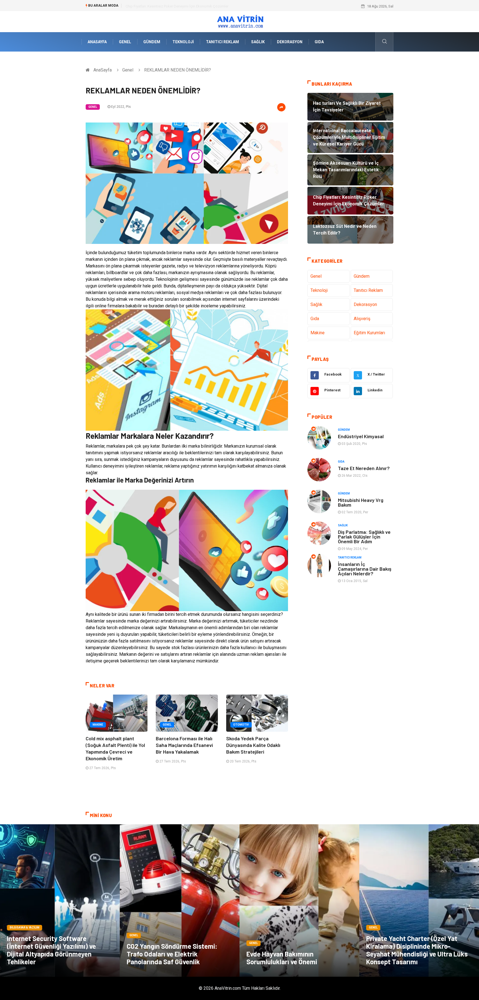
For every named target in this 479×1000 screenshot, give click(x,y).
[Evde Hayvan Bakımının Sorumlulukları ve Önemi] (299, 900)
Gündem (151, 42)
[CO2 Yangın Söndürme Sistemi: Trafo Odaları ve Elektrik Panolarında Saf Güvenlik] (180, 900)
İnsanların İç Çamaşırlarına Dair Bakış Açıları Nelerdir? (364, 568)
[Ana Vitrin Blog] (240, 21)
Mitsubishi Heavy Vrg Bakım (360, 502)
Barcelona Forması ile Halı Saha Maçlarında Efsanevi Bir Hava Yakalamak (184, 745)
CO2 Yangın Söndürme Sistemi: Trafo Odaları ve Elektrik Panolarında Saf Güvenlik (172, 954)
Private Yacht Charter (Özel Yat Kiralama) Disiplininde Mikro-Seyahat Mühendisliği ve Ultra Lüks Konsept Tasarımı (417, 950)
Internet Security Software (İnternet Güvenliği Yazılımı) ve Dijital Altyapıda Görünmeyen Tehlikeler (51, 950)
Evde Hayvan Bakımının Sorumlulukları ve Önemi (281, 958)
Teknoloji (183, 42)
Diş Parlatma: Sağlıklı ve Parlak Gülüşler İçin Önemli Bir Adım (364, 536)
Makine (98, 724)
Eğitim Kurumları (369, 332)
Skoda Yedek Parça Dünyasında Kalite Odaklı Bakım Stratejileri (253, 745)
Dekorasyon (289, 42)
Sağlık (258, 42)
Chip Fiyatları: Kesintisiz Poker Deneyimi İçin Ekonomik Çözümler (177, 6)
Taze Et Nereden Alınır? (364, 468)
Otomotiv (241, 724)
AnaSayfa (97, 42)
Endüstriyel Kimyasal (361, 436)
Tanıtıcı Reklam (222, 42)
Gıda (319, 42)
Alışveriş (362, 318)
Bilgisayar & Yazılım (24, 927)
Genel (125, 42)
